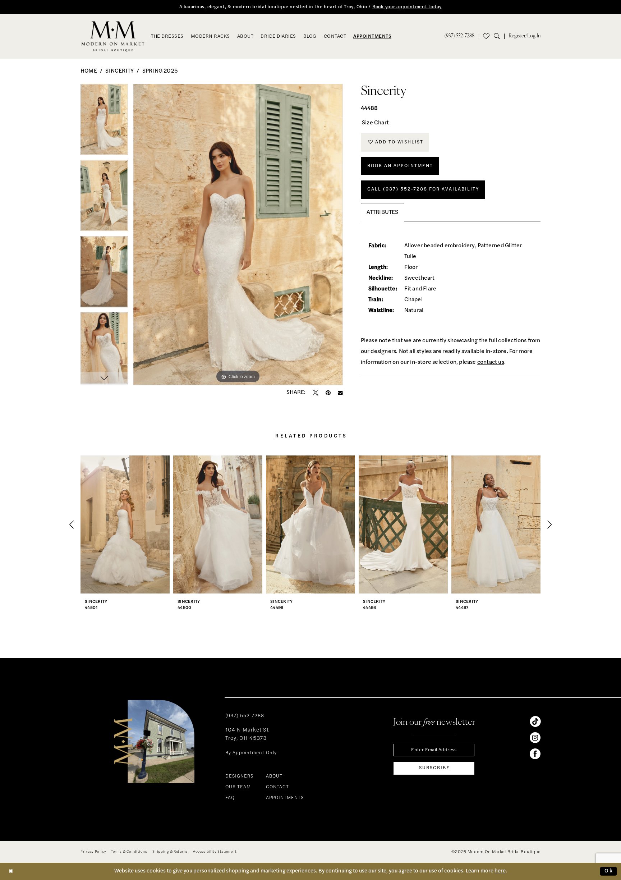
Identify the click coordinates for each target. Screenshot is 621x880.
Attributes (383, 212)
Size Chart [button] (375, 123)
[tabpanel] (104, 122)
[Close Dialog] (11, 871)
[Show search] (499, 36)
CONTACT (277, 787)
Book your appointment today (407, 7)
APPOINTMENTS (285, 798)
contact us (490, 362)
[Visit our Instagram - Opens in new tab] (535, 737)
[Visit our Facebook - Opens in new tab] (535, 753)
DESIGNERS (239, 776)
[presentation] (125, 524)
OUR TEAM (238, 787)
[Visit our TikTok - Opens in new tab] (535, 721)
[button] (524, 36)
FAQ (230, 798)
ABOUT (274, 776)
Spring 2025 (160, 71)
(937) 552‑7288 (244, 716)
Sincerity (119, 71)
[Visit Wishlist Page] (486, 36)
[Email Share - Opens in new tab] (340, 392)
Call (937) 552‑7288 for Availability (423, 189)
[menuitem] (459, 36)
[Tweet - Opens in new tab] (315, 392)
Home (88, 71)
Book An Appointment (400, 166)
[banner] (113, 36)
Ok (608, 871)
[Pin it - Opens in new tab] (328, 392)
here (500, 871)
